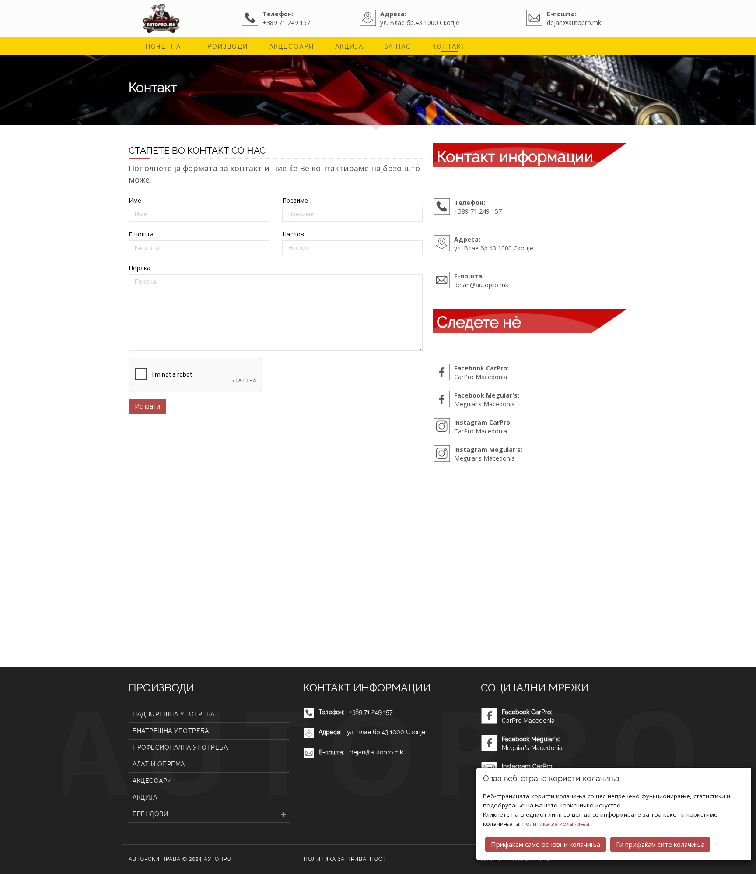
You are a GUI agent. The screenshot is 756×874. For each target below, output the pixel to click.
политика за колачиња (555, 824)
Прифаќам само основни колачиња (545, 844)
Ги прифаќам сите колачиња (660, 844)
